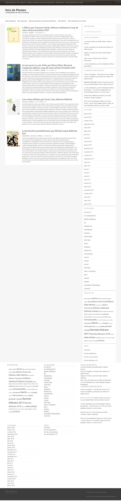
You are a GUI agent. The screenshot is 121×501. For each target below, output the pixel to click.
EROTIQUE (87, 240)
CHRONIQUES (88, 230)
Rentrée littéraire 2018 (100, 333)
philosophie (97, 326)
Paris (86, 326)
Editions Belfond (98, 305)
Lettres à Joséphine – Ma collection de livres (97, 74)
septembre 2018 (89, 124)
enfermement (88, 317)
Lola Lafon (100, 323)
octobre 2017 (88, 155)
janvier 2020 (87, 114)
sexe (86, 337)
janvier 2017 (87, 187)
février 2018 (88, 141)
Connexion (87, 350)
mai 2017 (87, 173)
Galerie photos (10, 2)
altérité (90, 298)
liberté (95, 323)
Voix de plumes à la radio (74, 2)
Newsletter (60, 2)
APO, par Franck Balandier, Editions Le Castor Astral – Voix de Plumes (97, 102)
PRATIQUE (87, 268)
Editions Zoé (99, 314)
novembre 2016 (89, 190)
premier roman (15, 398)
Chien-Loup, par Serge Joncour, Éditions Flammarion (95, 380)
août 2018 (87, 128)
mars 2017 (87, 180)
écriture (101, 340)
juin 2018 (87, 134)
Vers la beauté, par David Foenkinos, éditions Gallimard (97, 96)
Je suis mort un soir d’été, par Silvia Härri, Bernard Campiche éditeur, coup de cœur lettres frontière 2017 (48, 66)
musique (105, 323)
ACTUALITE (87, 212)
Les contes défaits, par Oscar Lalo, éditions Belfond (47, 99)
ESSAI (86, 243)
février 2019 (88, 117)
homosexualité (90, 319)
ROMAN (31, 33)
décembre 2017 (88, 148)
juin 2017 (87, 169)
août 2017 (87, 162)
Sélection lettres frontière (106, 337)
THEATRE (87, 289)
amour (95, 298)
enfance (106, 314)
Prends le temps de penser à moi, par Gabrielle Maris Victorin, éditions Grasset (99, 83)
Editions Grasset (91, 311)
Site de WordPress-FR (91, 360)
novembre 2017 (89, 152)
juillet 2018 (87, 131)
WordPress (112, 496)
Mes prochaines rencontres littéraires (41, 2)
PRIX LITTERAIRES (34, 70)
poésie (102, 326)
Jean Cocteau (102, 320)
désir (89, 302)
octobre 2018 (88, 121)
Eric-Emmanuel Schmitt (98, 317)
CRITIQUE (25, 33)
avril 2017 (87, 176)
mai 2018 (87, 138)
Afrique (86, 298)
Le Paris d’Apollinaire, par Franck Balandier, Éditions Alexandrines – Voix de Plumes (99, 89)
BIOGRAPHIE (25, 136)
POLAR (86, 264)
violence (91, 341)
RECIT (86, 275)
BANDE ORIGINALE (90, 219)
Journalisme (87, 323)
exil (106, 316)
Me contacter (21, 2)
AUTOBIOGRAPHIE (90, 216)
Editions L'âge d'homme (90, 314)
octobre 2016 (88, 193)
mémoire (110, 323)
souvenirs (98, 338)
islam (98, 320)
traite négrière (28, 409)
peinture (92, 326)
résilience (112, 334)
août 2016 (87, 197)
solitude (91, 337)
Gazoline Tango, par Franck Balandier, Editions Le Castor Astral (99, 104)
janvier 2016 (87, 204)
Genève (109, 317)
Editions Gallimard (101, 307)
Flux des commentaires (91, 357)
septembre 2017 (89, 159)
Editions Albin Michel (18, 375)
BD (85, 223)
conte (85, 302)
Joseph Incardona (109, 320)
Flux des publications (90, 353)
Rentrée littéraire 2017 (20, 401)
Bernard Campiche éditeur (104, 298)
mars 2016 (87, 200)
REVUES (86, 278)
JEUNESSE (87, 247)
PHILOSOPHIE (88, 254)
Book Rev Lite (91, 496)
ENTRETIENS (88, 237)
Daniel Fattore (88, 95)
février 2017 (88, 183)
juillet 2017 (87, 166)
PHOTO (86, 257)
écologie (95, 341)
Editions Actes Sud (98, 301)
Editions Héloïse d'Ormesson (106, 311)
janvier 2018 (87, 145)
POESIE (86, 261)
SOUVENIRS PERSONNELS (92, 285)
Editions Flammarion (16, 378)
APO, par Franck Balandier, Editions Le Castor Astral (97, 91)
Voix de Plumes (15, 10)
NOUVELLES (88, 250)
